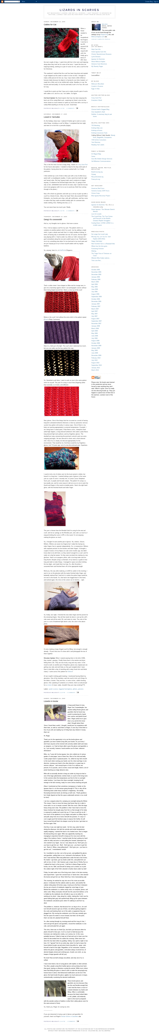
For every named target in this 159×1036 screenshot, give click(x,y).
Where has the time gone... (99, 246)
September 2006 (96, 296)
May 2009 (94, 350)
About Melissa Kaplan (98, 61)
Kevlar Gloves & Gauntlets (69, 1016)
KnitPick (62, 250)
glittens (75, 689)
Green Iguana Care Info (98, 52)
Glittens (70, 671)
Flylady (93, 174)
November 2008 (96, 345)
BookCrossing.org (97, 172)
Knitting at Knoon (96, 130)
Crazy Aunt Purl (83, 164)
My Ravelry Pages (97, 66)
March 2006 (95, 282)
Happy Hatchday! (96, 241)
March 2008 (95, 328)
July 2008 (94, 338)
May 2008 (94, 333)
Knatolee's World (96, 100)
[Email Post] (77, 108)
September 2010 (96, 365)
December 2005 (96, 274)
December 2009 (96, 355)
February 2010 (95, 358)
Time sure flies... (96, 260)
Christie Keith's (100, 109)
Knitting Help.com (97, 128)
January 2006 (95, 277)
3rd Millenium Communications (101, 161)
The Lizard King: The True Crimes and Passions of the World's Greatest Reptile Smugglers (102, 218)
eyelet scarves (53, 689)
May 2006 (94, 287)
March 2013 (95, 370)
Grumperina (108, 137)
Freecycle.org (95, 179)
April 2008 (94, 331)
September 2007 (96, 321)
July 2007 (94, 316)
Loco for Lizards (96, 214)
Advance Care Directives (99, 64)
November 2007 (96, 323)
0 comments (71, 692)
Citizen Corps (95, 193)
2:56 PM (61, 210)
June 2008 (94, 336)
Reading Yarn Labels (97, 145)
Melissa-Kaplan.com (97, 36)
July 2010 (94, 360)
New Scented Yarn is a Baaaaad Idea (103, 243)
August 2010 (95, 363)
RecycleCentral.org (97, 177)
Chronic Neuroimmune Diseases (101, 54)
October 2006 (95, 299)
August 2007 (95, 318)
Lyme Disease (95, 56)
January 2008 (95, 326)
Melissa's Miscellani (97, 84)
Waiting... (94, 251)
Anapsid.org (104, 34)
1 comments (70, 108)
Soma (93, 156)
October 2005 (95, 269)
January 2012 (95, 367)
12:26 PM (62, 692)
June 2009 (94, 353)
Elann (46, 319)
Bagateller (100, 137)
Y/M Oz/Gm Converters (98, 140)
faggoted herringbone (65, 689)
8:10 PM (61, 108)
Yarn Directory (95, 142)
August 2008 (95, 340)
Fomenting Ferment (97, 248)
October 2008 (95, 343)
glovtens (81, 689)
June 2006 (94, 289)
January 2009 (95, 348)
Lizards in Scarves (97, 86)
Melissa (105, 24)
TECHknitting (95, 125)
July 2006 (94, 291)
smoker (49, 685)
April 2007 (94, 311)
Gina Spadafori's (98, 112)
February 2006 (95, 279)
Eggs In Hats (95, 89)
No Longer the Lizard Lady (99, 234)
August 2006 (95, 294)
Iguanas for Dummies (98, 205)
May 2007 (94, 314)
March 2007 (95, 309)
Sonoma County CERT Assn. (100, 191)
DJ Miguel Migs (96, 154)
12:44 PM (62, 1021)
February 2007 (95, 306)
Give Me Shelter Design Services (101, 159)
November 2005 (96, 272)
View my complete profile (100, 39)
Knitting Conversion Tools (99, 133)
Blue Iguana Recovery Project (100, 196)
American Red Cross (97, 188)
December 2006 (96, 301)
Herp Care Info (95, 49)
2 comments (70, 210)
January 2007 (95, 304)
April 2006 (94, 284)
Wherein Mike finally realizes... (101, 258)
